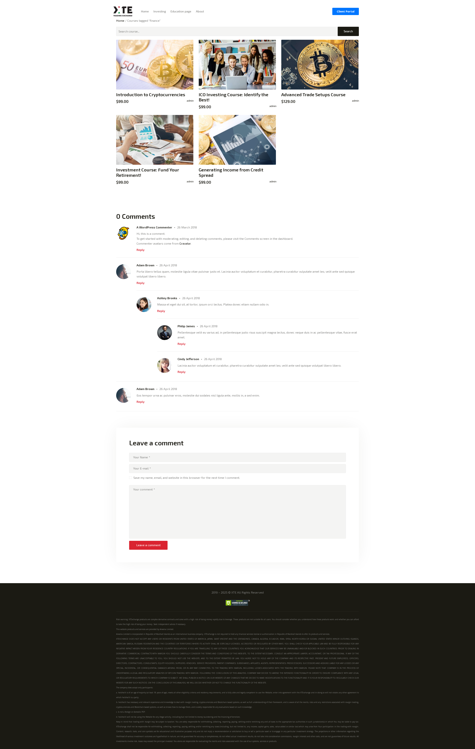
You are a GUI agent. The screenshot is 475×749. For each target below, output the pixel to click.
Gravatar (185, 243)
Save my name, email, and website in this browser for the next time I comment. (186, 477)
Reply (141, 249)
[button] (345, 11)
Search (348, 31)
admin (190, 100)
